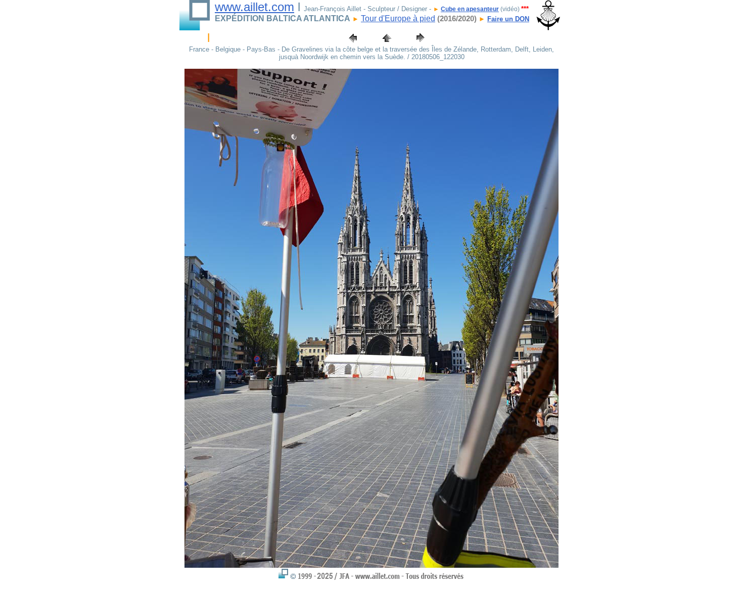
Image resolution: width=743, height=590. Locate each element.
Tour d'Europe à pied (398, 18)
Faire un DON (508, 19)
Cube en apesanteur (470, 9)
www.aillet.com (254, 7)
